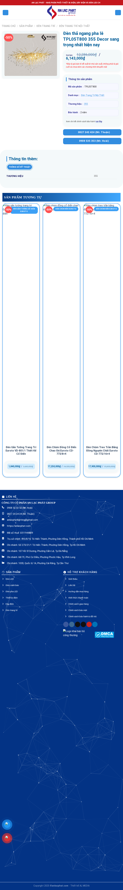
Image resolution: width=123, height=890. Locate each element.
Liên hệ (71, 585)
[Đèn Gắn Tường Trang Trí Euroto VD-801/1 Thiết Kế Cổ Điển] (21, 323)
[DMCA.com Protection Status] (104, 634)
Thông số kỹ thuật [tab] (19, 167)
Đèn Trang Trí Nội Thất (74, 26)
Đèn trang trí (11, 610)
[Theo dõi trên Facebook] (66, 624)
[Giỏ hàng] (118, 12)
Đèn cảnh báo (12, 585)
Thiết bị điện (12, 597)
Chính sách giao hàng (78, 604)
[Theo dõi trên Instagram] (71, 624)
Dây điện (10, 604)
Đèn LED (10, 579)
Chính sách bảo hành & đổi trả (82, 616)
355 (86, 104)
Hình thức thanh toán (78, 597)
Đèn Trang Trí (45, 26)
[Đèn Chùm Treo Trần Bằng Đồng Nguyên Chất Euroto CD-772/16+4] (102, 323)
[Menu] (5, 12)
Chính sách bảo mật (77, 610)
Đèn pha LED (12, 591)
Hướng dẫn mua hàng (78, 591)
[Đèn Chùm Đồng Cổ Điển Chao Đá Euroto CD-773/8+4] (61, 323)
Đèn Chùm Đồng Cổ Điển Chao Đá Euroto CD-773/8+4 (61, 450)
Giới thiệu (72, 579)
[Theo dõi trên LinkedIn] (95, 624)
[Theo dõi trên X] (83, 624)
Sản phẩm (26, 26)
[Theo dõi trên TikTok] (77, 624)
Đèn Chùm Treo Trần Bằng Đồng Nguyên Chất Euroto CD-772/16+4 (102, 450)
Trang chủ (9, 26)
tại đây (98, 121)
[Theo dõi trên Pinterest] (89, 624)
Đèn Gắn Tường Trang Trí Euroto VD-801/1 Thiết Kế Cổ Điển (21, 450)
